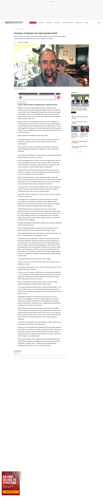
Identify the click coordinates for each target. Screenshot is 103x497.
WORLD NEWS (49, 22)
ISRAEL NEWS (41, 22)
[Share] (15, 42)
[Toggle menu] (2, 22)
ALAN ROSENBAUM (22, 101)
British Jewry (16, 353)
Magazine (22, 29)
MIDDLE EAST (57, 22)
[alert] (11, 483)
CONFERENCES (33, 22)
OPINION (86, 22)
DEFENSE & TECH (78, 22)
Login (99, 22)
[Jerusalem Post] (13, 22)
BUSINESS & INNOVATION (68, 22)
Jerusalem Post (16, 29)
